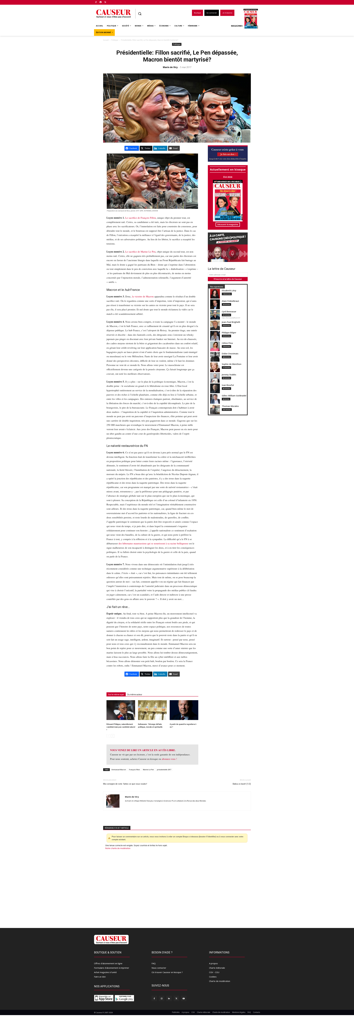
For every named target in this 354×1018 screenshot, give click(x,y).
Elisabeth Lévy (229, 290)
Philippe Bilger (229, 332)
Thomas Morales (230, 406)
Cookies (213, 976)
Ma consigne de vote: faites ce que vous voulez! (125, 784)
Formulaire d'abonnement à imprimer (111, 967)
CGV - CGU (214, 972)
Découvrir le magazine (227, 224)
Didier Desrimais (230, 353)
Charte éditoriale (217, 967)
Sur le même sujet (116, 694)
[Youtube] (183, 998)
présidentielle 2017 (164, 770)
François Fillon (134, 770)
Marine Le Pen (148, 770)
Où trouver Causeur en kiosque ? (167, 972)
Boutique (112, 1)
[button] (140, 14)
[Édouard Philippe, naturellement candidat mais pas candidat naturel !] (120, 710)
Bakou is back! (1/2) (242, 784)
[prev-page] (108, 736)
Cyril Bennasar (229, 311)
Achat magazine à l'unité (105, 972)
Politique (114, 40)
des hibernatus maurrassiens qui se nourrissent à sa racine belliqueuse (153, 543)
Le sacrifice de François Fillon (140, 217)
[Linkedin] (169, 998)
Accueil (106, 40)
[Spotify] (101, 2)
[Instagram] (161, 998)
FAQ (154, 963)
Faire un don (100, 976)
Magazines (237, 25)
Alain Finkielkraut (230, 301)
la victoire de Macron (143, 296)
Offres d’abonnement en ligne (108, 963)
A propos (213, 963)
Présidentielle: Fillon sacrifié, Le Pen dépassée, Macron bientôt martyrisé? (177, 56)
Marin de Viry (170, 67)
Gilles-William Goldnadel (234, 395)
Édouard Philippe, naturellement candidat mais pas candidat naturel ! (120, 727)
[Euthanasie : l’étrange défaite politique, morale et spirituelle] (152, 710)
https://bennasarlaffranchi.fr (231, 318)
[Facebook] (96, 2)
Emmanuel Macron (119, 770)
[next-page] (112, 736)
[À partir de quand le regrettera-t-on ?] (184, 710)
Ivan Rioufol (228, 385)
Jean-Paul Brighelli (231, 322)
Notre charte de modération (117, 848)
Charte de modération (219, 981)
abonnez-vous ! (169, 758)
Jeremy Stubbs (229, 374)
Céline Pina (227, 343)
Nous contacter (159, 967)
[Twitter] (105, 2)
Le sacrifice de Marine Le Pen (140, 251)
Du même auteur (134, 694)
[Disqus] (177, 887)
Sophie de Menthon (231, 364)
